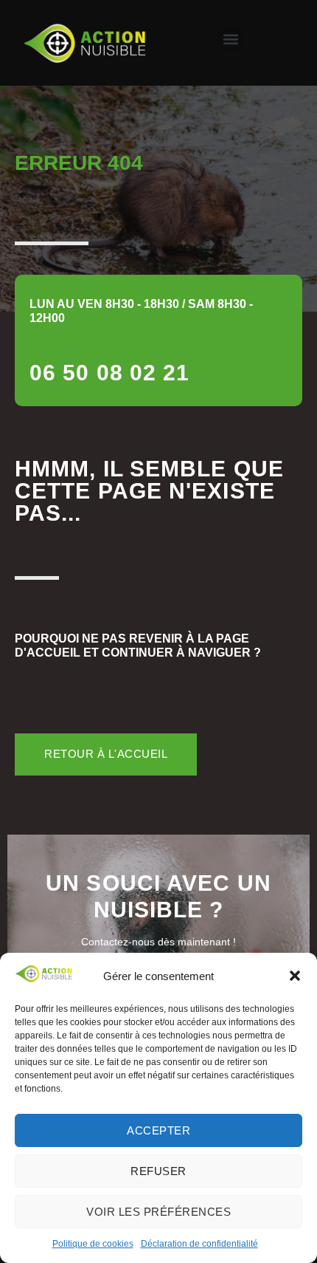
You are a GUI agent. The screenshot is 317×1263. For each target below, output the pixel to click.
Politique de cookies (92, 1244)
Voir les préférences (158, 1211)
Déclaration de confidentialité (199, 1244)
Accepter (158, 1130)
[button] (295, 975)
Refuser (158, 1171)
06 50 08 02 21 (109, 372)
